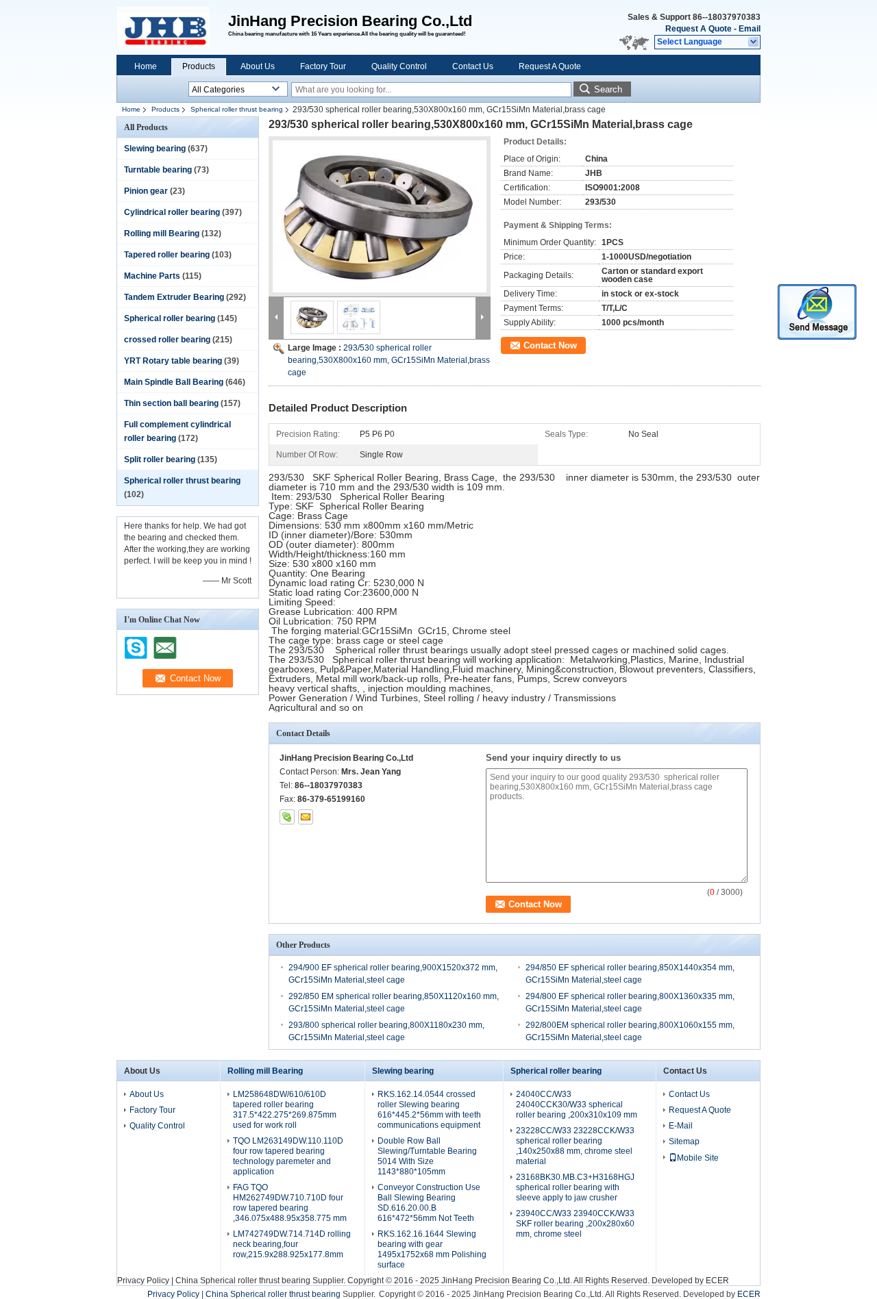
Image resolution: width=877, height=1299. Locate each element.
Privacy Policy (143, 1280)
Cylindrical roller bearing (172, 212)
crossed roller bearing (167, 339)
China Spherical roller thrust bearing (242, 1280)
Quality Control (399, 66)
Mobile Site (698, 1158)
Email (750, 29)
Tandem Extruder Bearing (174, 297)
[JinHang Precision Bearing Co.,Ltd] (754, 42)
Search (608, 89)
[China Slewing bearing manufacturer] (172, 27)
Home (145, 66)
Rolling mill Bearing (161, 233)
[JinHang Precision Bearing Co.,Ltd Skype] (287, 816)
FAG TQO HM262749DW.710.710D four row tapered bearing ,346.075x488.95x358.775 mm (290, 1203)
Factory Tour (323, 66)
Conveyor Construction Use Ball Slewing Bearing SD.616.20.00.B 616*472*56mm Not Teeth (429, 1203)
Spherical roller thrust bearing (236, 109)
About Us (257, 66)
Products (198, 66)
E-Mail (681, 1126)
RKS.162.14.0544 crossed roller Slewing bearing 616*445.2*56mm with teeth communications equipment (429, 1109)
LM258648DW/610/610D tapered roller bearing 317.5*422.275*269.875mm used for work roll (284, 1109)
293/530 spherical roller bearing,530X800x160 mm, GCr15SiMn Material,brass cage (389, 360)
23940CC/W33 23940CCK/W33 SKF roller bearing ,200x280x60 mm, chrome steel (575, 1224)
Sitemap (684, 1141)
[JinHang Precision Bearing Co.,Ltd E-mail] (305, 816)
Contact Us (472, 66)
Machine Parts (152, 276)
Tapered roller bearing (167, 255)
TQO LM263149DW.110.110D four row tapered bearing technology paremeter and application (288, 1156)
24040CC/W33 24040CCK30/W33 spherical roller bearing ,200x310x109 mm (576, 1104)
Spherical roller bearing (169, 318)
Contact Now (550, 345)
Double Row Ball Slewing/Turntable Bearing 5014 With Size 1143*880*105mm (427, 1156)
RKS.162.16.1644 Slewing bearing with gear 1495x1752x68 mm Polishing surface (432, 1249)
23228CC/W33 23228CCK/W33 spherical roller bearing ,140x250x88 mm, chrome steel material (575, 1146)
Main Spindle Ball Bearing (173, 382)
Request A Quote (698, 29)
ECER (717, 1280)
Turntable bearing (158, 170)
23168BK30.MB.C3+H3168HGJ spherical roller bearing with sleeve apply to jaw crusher (575, 1187)
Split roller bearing (159, 459)
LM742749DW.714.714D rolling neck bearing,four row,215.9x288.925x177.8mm (292, 1244)
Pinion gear (146, 191)
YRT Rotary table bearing (173, 361)
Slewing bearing (155, 148)
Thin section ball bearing (171, 403)
